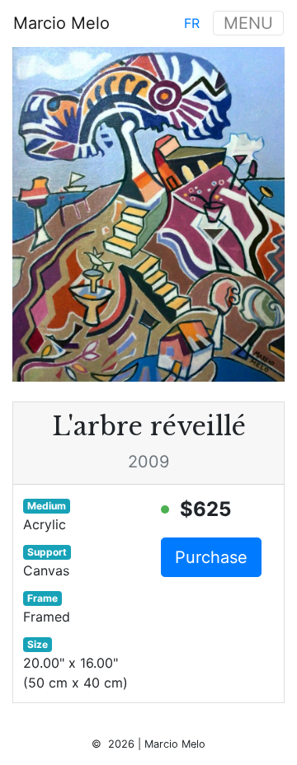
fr (192, 23)
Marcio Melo (61, 23)
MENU (248, 23)
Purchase (211, 557)
